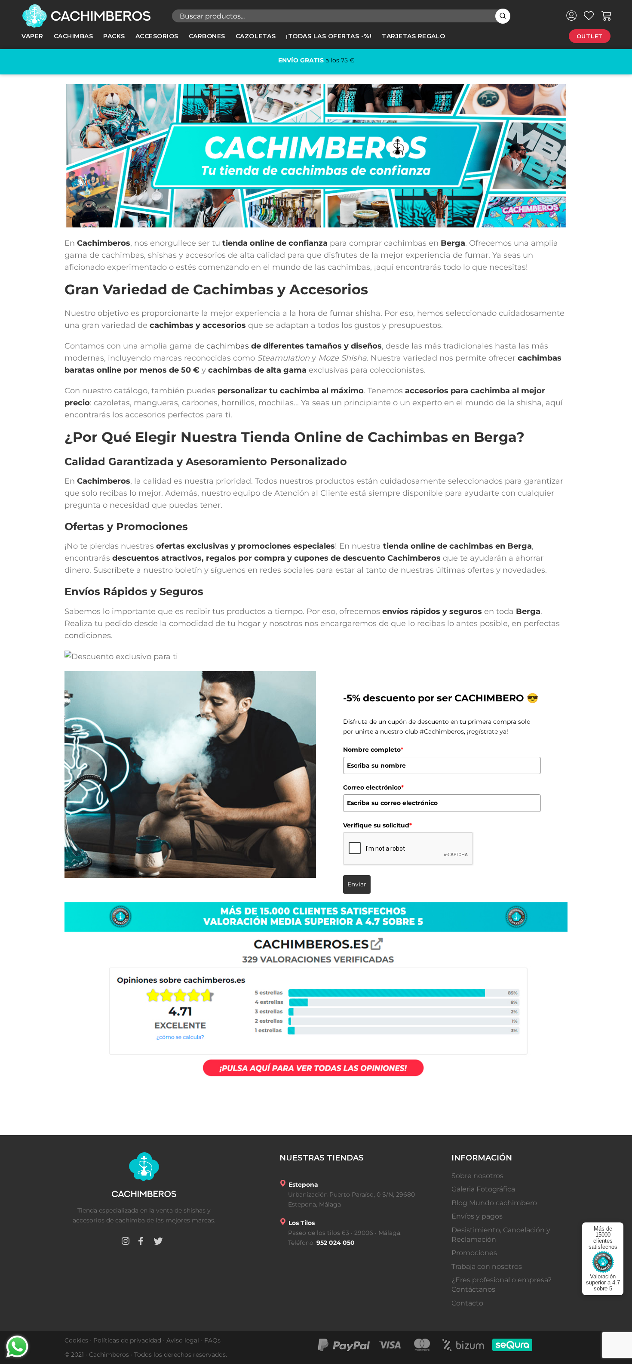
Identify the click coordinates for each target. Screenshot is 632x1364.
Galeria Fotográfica (483, 1189)
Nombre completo (373, 749)
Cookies (76, 1340)
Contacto (467, 1303)
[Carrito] (606, 15)
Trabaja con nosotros (486, 1266)
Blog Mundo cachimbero (494, 1203)
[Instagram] (125, 1242)
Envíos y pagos (477, 1216)
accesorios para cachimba (457, 390)
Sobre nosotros (477, 1176)
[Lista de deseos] (589, 15)
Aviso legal (182, 1340)
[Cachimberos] (90, 16)
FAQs (212, 1340)
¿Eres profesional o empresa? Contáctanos (501, 1284)
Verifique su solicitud (377, 825)
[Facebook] (140, 1242)
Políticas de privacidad (127, 1340)
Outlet (590, 36)
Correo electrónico (373, 787)
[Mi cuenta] (571, 15)
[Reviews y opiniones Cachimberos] (316, 992)
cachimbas (227, 346)
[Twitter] (158, 1242)
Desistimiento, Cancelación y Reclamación (500, 1235)
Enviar (356, 884)
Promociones (474, 1253)
